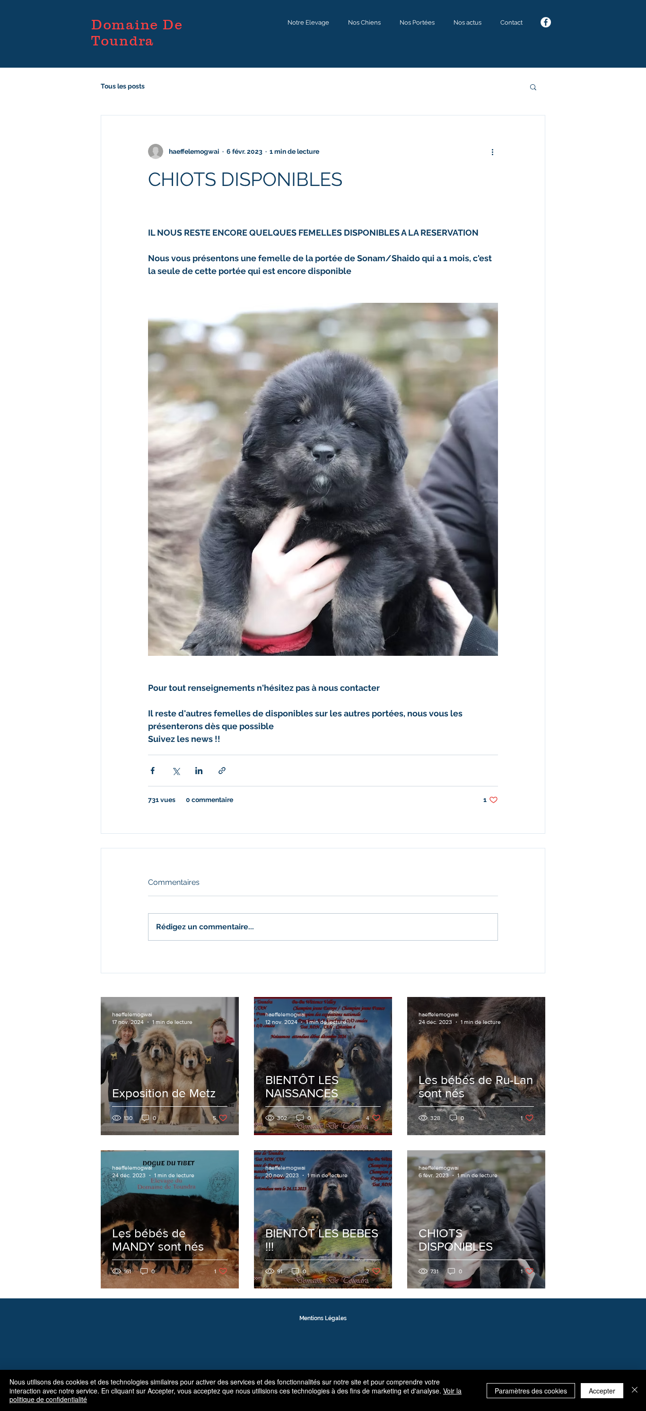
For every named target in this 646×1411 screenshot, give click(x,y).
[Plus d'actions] (492, 151)
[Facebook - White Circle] (546, 22)
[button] (308, 22)
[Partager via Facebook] (152, 770)
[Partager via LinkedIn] (198, 770)
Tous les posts (123, 86)
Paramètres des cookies (531, 1390)
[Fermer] (634, 1390)
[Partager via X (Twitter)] (175, 770)
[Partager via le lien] (222, 770)
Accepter (602, 1390)
